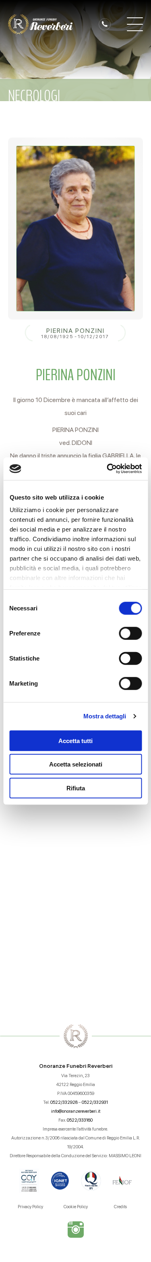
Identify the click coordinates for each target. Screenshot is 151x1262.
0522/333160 (80, 1120)
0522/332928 (64, 1102)
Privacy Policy (30, 1206)
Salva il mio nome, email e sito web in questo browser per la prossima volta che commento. (79, 919)
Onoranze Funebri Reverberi (75, 1066)
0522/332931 (95, 1102)
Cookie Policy (76, 1206)
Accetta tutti (75, 740)
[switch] (130, 633)
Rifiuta (75, 787)
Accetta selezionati (75, 764)
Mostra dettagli (104, 716)
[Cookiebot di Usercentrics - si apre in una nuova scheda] (107, 469)
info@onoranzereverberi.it (75, 1111)
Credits (120, 1206)
